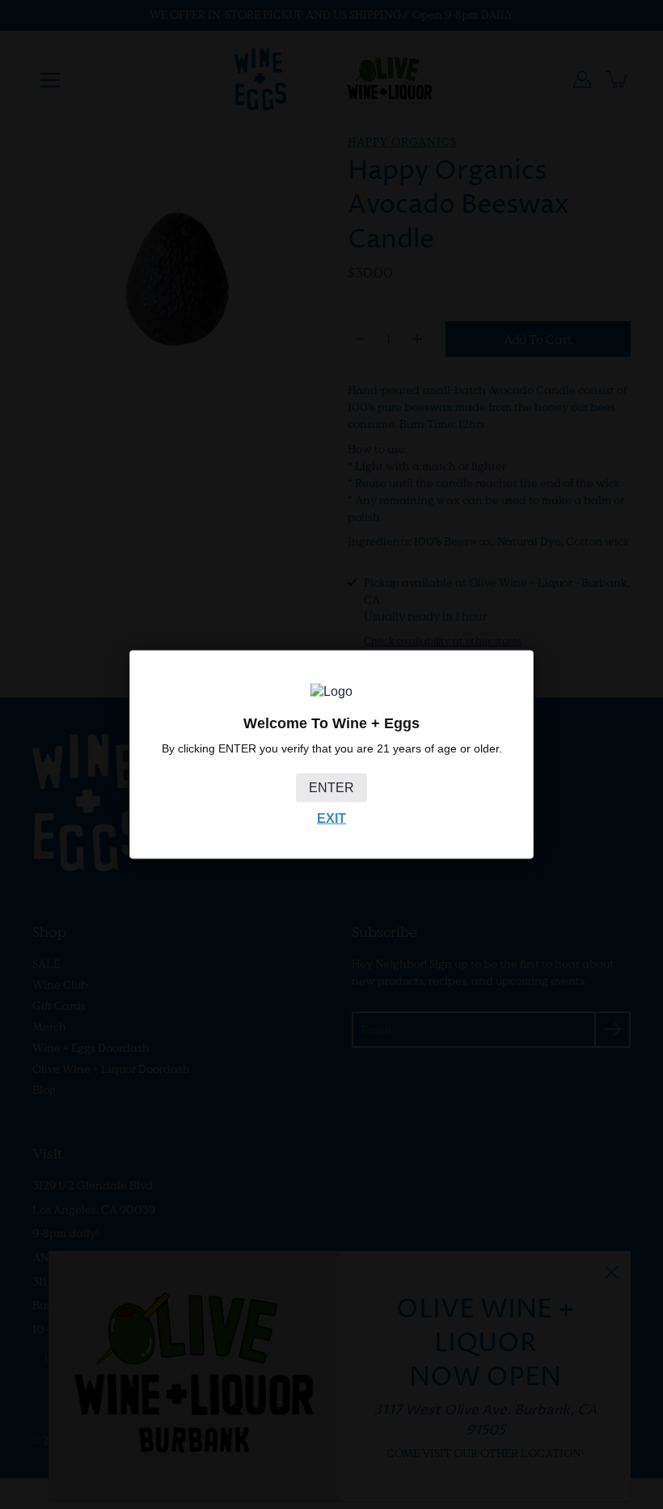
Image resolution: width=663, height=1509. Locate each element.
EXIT (331, 818)
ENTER (331, 788)
